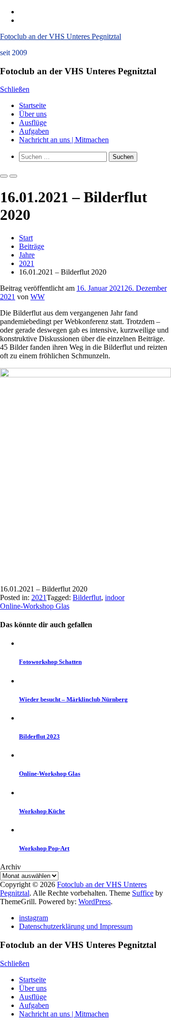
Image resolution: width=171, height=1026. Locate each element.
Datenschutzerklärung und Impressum (76, 926)
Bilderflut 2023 (39, 736)
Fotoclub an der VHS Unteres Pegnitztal (60, 36)
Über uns (33, 114)
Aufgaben (34, 131)
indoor (114, 597)
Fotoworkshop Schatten (50, 661)
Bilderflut (87, 597)
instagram (33, 918)
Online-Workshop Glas (34, 606)
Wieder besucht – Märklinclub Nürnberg (73, 699)
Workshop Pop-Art (44, 848)
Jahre (27, 255)
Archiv (10, 867)
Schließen (14, 89)
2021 (26, 263)
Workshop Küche (42, 811)
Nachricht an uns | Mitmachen (64, 140)
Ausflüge (33, 122)
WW (37, 297)
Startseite (32, 105)
